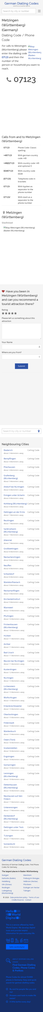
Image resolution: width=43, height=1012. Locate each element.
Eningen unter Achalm (14, 495)
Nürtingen (8, 677)
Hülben (7, 635)
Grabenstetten (10, 748)
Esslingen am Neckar (31, 887)
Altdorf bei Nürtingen (14, 486)
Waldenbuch (10, 731)
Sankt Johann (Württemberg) (11, 530)
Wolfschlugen (10, 697)
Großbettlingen (11, 548)
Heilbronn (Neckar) (30, 881)
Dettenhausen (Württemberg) (11, 786)
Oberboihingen (11, 714)
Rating (5, 309)
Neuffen (7, 565)
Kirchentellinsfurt (12, 599)
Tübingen (8, 835)
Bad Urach (9, 652)
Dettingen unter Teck (13, 827)
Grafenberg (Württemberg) (11, 477)
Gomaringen (10, 764)
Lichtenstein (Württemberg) (11, 688)
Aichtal (7, 644)
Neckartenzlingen (12, 557)
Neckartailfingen (11, 590)
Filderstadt (9, 722)
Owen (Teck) (9, 739)
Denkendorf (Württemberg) (11, 817)
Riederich (8, 450)
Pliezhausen (9, 467)
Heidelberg (6, 881)
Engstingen (9, 756)
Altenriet (8, 540)
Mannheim (27, 875)
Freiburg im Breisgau (31, 878)
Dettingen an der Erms (14, 512)
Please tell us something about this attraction (18, 319)
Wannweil (8, 607)
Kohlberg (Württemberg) (15, 503)
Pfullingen (8, 616)
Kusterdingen (10, 669)
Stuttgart (5, 875)
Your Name (7, 342)
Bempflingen (10, 458)
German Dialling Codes (21, 3)
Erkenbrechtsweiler (13, 706)
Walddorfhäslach (12, 582)
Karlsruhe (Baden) (9, 878)
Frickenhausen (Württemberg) (11, 626)
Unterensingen (11, 807)
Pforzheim (27, 884)
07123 (5, 57)
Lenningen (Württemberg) (11, 775)
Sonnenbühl (9, 844)
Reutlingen (9, 520)
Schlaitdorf (9, 574)
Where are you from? (12, 352)
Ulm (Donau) (7, 884)
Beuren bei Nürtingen (14, 661)
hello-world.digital (17, 947)
